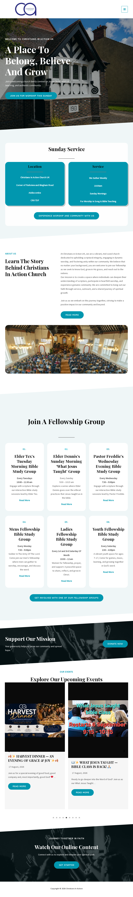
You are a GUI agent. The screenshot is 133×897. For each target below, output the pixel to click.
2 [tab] (56, 817)
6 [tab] (69, 817)
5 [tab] (66, 817)
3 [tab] (60, 817)
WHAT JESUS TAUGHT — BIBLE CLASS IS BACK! (94, 764)
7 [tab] (73, 817)
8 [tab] (76, 817)
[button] (66, 215)
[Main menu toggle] (124, 9)
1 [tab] (53, 817)
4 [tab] (63, 817)
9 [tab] (79, 817)
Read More (19, 786)
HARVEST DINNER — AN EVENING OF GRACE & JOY (31, 758)
